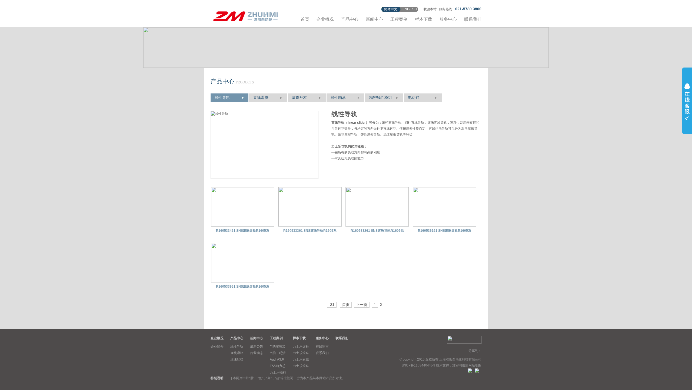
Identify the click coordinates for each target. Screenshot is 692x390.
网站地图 (474, 365)
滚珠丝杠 (299, 98)
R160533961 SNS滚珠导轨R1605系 (242, 286)
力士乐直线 (301, 359)
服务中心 (448, 19)
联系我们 (472, 19)
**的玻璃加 (277, 346)
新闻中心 (374, 19)
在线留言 (322, 346)
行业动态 (256, 353)
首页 (305, 19)
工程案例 (399, 19)
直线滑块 (260, 98)
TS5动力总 (277, 366)
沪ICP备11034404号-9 (418, 365)
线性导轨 (222, 98)
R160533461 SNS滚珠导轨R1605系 (242, 231)
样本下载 (423, 19)
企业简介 (217, 346)
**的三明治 (277, 353)
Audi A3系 (277, 359)
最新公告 (256, 346)
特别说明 (217, 378)
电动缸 (413, 98)
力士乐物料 (278, 372)
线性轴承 (338, 98)
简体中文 (390, 9)
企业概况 (325, 19)
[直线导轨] (246, 15)
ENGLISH (409, 9)
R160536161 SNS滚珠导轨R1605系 (444, 231)
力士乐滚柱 (301, 346)
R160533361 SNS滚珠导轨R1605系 (310, 231)
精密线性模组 (380, 98)
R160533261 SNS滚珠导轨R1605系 (377, 231)
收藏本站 (430, 9)
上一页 (361, 304)
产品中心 (349, 19)
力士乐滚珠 (301, 353)
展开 (687, 102)
